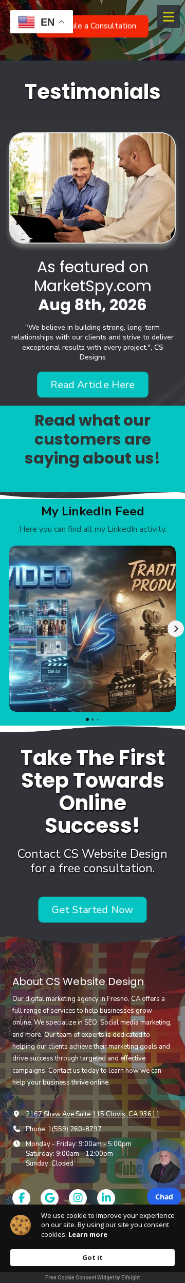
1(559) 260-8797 (75, 1129)
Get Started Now (92, 909)
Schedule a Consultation (92, 24)
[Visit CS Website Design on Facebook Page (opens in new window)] (21, 1198)
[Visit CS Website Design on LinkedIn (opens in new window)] (106, 1198)
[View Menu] (168, 16)
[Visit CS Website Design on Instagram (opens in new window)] (78, 1198)
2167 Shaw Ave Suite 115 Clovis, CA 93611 (93, 1114)
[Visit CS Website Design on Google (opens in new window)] (50, 1198)
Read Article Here (92, 384)
